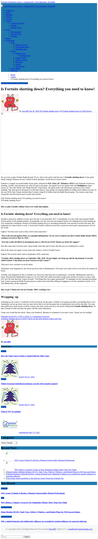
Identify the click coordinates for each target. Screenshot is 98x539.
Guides (8, 21)
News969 (52, 529)
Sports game (20, 66)
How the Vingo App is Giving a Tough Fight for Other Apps (25, 356)
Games (13, 51)
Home (8, 12)
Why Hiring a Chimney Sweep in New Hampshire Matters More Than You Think (34, 503)
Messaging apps (21, 45)
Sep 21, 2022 (30, 405)
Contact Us (10, 10)
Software (14, 71)
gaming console (21, 60)
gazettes (13, 25)
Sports (8, 38)
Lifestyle (4, 488)
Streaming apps (21, 49)
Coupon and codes (18, 23)
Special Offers (16, 28)
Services (9, 19)
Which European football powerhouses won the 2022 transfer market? (29, 384)
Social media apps (22, 47)
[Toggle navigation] (2, 4)
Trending (14, 36)
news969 (25, 111)
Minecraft (19, 62)
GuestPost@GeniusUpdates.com (80, 529)
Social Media (15, 69)
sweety (22, 377)
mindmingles (24, 433)
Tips (2, 498)
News (8, 30)
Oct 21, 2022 (30, 377)
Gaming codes (20, 58)
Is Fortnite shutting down (50, 111)
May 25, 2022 (34, 433)
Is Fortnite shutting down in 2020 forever (76, 111)
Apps (13, 43)
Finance (9, 17)
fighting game (20, 53)
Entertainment (16, 32)
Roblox (18, 64)
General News (16, 34)
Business (9, 15)
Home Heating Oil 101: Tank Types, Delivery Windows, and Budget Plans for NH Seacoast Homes (40, 512)
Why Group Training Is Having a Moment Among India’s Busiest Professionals (33, 493)
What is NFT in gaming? (11, 412)
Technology (10, 41)
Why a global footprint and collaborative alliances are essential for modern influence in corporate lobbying (44, 521)
